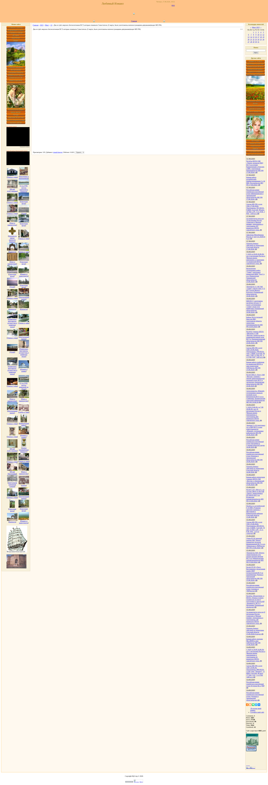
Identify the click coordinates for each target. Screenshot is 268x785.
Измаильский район (24, 424)
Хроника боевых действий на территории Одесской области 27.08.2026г (255, 246)
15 (253, 37)
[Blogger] (250, 704)
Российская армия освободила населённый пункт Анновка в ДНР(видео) (255, 588)
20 (248, 39)
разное (23, 485)
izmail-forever (57, 152)
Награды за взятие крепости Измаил (12, 239)
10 (258, 35)
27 (248, 42)
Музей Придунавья (12, 473)
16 (256, 37)
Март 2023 (256, 27)
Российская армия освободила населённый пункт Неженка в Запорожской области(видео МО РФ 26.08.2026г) (255, 457)
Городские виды (24, 202)
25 (261, 39)
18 (261, 37)
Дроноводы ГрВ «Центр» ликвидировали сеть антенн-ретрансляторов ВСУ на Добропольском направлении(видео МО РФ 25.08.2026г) (255, 557)
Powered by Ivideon (25, 146)
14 (251, 37)
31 (258, 42)
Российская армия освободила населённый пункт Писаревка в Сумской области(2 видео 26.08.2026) (255, 443)
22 (51, 25)
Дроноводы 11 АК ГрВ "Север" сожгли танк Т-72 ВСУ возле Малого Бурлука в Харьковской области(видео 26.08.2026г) (255, 291)
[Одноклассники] (247, 704)
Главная (134, 21)
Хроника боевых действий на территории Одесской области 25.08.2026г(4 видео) (255, 631)
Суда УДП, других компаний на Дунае (23, 386)
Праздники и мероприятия (24, 177)
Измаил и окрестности (23, 275)
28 (251, 42)
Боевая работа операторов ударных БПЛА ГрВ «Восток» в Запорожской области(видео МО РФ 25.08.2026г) (255, 481)
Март (47, 25)
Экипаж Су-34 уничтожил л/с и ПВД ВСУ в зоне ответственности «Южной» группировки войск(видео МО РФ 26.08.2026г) (255, 430)
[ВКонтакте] (259, 704)
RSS (173, 5)
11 (261, 35)
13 (248, 37)
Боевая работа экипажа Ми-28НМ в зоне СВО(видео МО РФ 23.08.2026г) (254, 642)
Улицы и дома (12, 177)
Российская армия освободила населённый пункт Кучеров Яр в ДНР (255, 684)
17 (258, 37)
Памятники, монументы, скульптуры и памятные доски (12, 323)
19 (263, 37)
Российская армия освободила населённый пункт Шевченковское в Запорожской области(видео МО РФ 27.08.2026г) (255, 194)
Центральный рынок (24, 298)
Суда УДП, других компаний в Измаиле (24, 188)
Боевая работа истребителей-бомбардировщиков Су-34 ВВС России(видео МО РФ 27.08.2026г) (255, 181)
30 (256, 42)
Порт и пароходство (12, 224)
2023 (41, 25)
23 (256, 39)
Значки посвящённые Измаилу (24, 450)
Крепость (12, 252)
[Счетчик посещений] (251, 751)
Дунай (23, 213)
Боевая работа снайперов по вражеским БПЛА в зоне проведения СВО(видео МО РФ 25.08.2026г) (255, 366)
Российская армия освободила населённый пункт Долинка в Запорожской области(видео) (255, 696)
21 (251, 39)
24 (258, 39)
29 (253, 42)
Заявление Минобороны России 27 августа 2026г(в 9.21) (255, 237)
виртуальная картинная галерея (12, 484)
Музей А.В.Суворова (12, 190)
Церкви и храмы (24, 370)
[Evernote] (253, 704)
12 (263, 35)
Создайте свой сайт (257, 712)
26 (263, 39)
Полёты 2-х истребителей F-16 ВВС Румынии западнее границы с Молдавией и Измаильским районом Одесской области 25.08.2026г (255, 511)
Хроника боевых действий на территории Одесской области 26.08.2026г (255, 469)
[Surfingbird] (256, 704)
